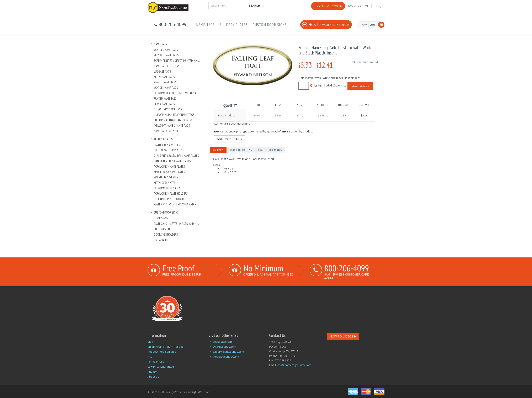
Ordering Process (241, 150)
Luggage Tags (162, 71)
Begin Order (360, 86)
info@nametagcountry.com (294, 365)
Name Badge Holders (167, 66)
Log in (379, 5)
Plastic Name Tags (165, 82)
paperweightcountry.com (228, 352)
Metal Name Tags (164, 77)
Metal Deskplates (165, 183)
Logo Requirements (270, 150)
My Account (358, 5)
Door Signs (161, 218)
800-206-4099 (346, 268)
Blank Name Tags (164, 104)
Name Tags (205, 24)
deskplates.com (223, 342)
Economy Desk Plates (167, 188)
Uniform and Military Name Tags (174, 115)
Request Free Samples (162, 352)
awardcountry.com (224, 347)
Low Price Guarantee (161, 366)
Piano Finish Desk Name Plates (172, 161)
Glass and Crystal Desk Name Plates (176, 156)
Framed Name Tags (165, 98)
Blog (150, 342)
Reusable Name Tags (166, 55)
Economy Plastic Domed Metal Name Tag (177, 93)
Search (254, 5)
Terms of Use (156, 361)
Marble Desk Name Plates (169, 172)
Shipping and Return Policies (165, 347)
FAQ (150, 356)
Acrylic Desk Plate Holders (171, 193)
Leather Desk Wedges (167, 145)
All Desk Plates (233, 24)
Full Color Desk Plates (168, 150)
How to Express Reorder (329, 24)
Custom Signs (162, 229)
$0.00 (372, 25)
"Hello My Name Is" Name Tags (172, 125)
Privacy (152, 371)
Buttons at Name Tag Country (173, 120)
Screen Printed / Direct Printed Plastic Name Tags (177, 61)
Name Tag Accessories (167, 131)
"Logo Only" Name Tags (168, 109)
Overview (218, 150)
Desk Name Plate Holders (169, 199)
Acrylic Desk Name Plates (169, 166)
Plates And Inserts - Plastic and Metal (177, 204)
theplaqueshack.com (226, 356)
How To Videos (326, 5)
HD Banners (161, 240)
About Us (153, 376)
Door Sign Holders (166, 234)
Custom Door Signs (270, 24)
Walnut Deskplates (166, 177)
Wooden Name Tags (166, 50)
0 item (363, 25)
